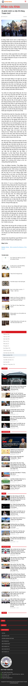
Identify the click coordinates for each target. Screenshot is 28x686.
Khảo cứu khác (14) (7, 355)
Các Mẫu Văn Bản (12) (8, 359)
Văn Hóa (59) (6, 362)
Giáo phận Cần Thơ (6, 649)
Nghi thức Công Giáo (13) (9, 364)
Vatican (3, 633)
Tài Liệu (4, 332)
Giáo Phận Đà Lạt (5, 651)
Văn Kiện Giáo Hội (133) (8, 352)
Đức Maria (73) (6, 348)
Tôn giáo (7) (6, 346)
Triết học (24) (6, 334)
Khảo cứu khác (10, 6)
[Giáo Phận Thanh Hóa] (6, 1)
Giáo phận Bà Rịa (5, 641)
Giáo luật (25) (6, 339)
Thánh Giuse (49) (7, 350)
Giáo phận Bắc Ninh (6, 643)
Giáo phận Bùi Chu (5, 646)
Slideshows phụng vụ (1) (8, 357)
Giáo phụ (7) (6, 343)
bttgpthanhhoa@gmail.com (7, 677)
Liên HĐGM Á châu (5, 635)
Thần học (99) (6, 336)
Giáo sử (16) (6, 341)
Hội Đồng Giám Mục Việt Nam (8, 638)
